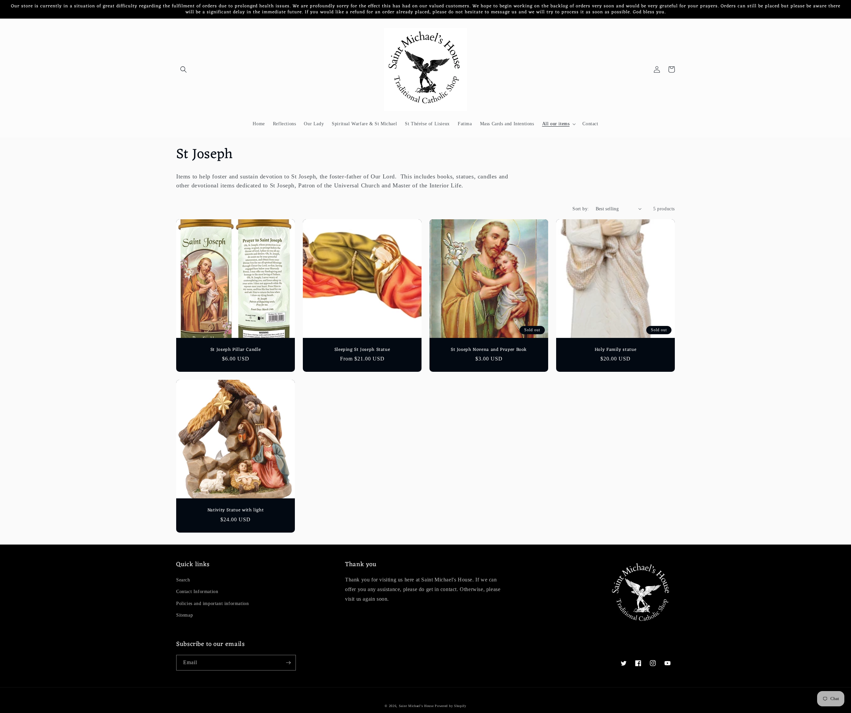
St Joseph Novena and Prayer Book (489, 350)
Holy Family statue (615, 350)
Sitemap (184, 615)
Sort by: (580, 208)
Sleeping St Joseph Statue (362, 350)
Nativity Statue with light (235, 510)
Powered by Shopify (450, 706)
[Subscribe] (288, 662)
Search (183, 579)
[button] (183, 69)
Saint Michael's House (416, 706)
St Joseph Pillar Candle (235, 350)
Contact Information (197, 591)
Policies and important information (212, 603)
